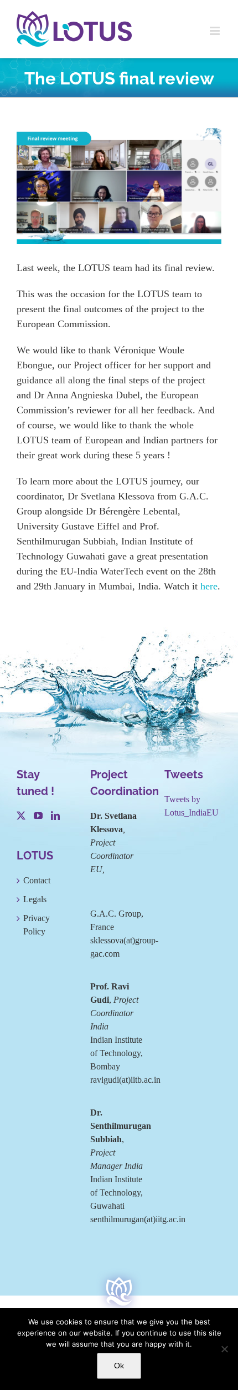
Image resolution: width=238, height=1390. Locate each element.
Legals (34, 899)
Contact (36, 880)
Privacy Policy (36, 924)
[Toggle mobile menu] (215, 31)
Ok (119, 1365)
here (209, 586)
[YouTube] (38, 815)
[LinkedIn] (55, 815)
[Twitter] (21, 815)
